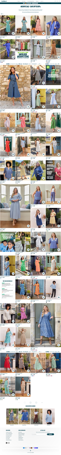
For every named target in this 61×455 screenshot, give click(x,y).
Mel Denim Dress (2, 109)
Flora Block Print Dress (34, 252)
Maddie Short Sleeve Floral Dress (5, 133)
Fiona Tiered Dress (33, 157)
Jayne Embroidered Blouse (4, 323)
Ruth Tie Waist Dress (49, 133)
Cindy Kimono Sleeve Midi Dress (20, 133)
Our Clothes (8, 438)
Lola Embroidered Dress (49, 109)
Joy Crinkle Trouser (3, 59)
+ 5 (37, 278)
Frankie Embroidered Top (49, 252)
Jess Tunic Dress (18, 157)
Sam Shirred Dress (2, 228)
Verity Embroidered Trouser (50, 204)
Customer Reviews (8, 439)
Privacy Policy (20, 438)
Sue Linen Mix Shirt (48, 157)
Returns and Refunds (21, 433)
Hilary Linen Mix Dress (34, 59)
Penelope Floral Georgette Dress (5, 276)
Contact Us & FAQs (9, 432)
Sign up (50, 434)
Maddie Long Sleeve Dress (34, 276)
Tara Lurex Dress (48, 276)
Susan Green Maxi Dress (34, 373)
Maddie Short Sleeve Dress (34, 109)
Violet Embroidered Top (34, 204)
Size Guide (20, 432)
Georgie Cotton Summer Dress (4, 157)
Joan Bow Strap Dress (34, 133)
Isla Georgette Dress (3, 347)
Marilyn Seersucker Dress (3, 373)
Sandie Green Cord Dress (19, 252)
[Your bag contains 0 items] (59, 1)
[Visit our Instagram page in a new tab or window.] (9, 443)
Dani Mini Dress (33, 228)
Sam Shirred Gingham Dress (19, 347)
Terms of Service (20, 439)
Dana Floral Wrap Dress (19, 373)
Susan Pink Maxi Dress (19, 323)
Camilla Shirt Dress (48, 59)
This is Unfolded (32, 452)
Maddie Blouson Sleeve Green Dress (51, 373)
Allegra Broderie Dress (49, 228)
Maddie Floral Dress (33, 85)
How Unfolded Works (9, 433)
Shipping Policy (20, 437)
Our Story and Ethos (9, 434)
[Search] (57, 1)
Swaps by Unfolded (21, 434)
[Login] (55, 1)
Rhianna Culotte (2, 397)
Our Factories (8, 437)
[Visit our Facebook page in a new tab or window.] (6, 443)
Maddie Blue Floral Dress (34, 347)
